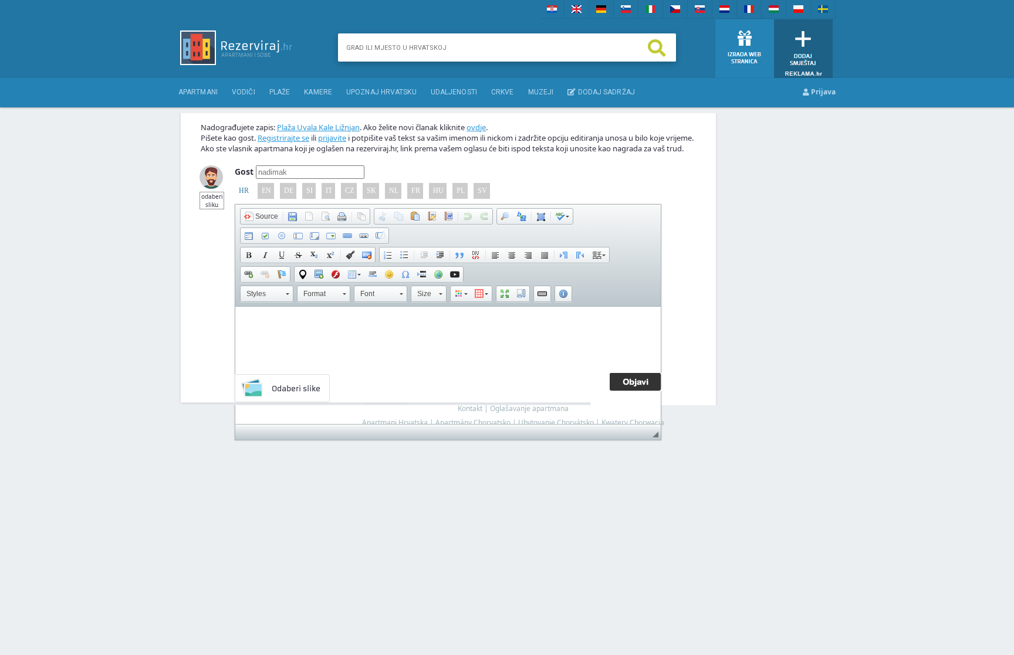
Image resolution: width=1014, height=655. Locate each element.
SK (371, 190)
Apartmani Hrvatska (395, 422)
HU (438, 190)
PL (461, 190)
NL (393, 190)
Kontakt (470, 408)
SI (309, 190)
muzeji (541, 92)
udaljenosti (454, 92)
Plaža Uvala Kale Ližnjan (318, 127)
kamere (318, 92)
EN (266, 190)
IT (329, 190)
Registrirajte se (283, 138)
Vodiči (243, 92)
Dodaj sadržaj (605, 92)
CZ (349, 190)
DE (288, 190)
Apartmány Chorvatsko (473, 422)
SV (482, 190)
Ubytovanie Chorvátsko (556, 422)
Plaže (279, 92)
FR (415, 190)
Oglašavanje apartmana (529, 408)
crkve (502, 92)
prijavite (332, 138)
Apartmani (198, 92)
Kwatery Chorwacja (632, 422)
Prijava (822, 92)
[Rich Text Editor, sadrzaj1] (448, 365)
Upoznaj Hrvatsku (381, 92)
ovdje (476, 127)
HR (244, 190)
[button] (261, 216)
